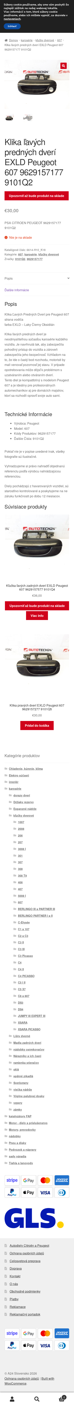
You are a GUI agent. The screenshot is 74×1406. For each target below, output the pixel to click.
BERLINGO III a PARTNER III (36, 909)
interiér (13, 782)
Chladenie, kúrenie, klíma (26, 769)
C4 (20, 962)
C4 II (21, 969)
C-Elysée (24, 922)
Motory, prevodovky (22, 1130)
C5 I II (21, 982)
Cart (57, 1396)
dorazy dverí (21, 795)
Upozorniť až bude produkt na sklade (36, 195)
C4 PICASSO (26, 976)
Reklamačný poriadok (25, 1314)
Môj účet (12, 1399)
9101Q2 (20, 259)
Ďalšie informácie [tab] (17, 290)
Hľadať (37, 1399)
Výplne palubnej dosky (28, 1096)
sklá (16, 1069)
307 (20, 862)
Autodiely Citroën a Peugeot (29, 1245)
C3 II (21, 942)
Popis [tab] (9, 278)
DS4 (20, 1009)
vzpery (17, 1103)
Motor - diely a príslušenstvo (28, 1123)
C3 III (21, 949)
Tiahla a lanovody (21, 1163)
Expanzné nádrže (25, 809)
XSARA (22, 1022)
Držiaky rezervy (23, 802)
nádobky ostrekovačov (28, 1049)
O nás (14, 1284)
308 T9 (22, 875)
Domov (13, 40)
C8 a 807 (23, 996)
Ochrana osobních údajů (27, 1253)
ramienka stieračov (26, 1063)
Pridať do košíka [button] (37, 725)
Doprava (16, 1268)
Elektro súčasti (19, 775)
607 (59, 40)
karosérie (27, 40)
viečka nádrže (22, 1089)
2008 (21, 829)
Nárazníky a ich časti (27, 1056)
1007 (21, 822)
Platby (14, 1299)
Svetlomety (20, 1083)
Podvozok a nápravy (22, 1150)
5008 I (22, 896)
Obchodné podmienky (25, 1291)
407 (20, 889)
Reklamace (18, 1306)
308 (20, 869)
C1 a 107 (23, 929)
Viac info (37, 615)
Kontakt (15, 1276)
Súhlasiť (12, 26)
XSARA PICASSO (29, 1029)
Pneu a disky (17, 1143)
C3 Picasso (25, 956)
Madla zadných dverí (27, 1043)
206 (20, 835)
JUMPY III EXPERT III (31, 1016)
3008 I (22, 849)
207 (20, 842)
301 (20, 856)
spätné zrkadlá (23, 1076)
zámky (17, 1109)
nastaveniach (12, 19)
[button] (63, 66)
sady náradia (17, 1156)
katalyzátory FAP (20, 1116)
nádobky (15, 1136)
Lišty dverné (21, 1036)
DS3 (20, 1003)
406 (20, 882)
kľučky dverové (45, 40)
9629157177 (35, 259)
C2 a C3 (23, 936)
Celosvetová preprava (25, 1261)
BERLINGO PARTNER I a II (35, 916)
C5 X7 (22, 989)
